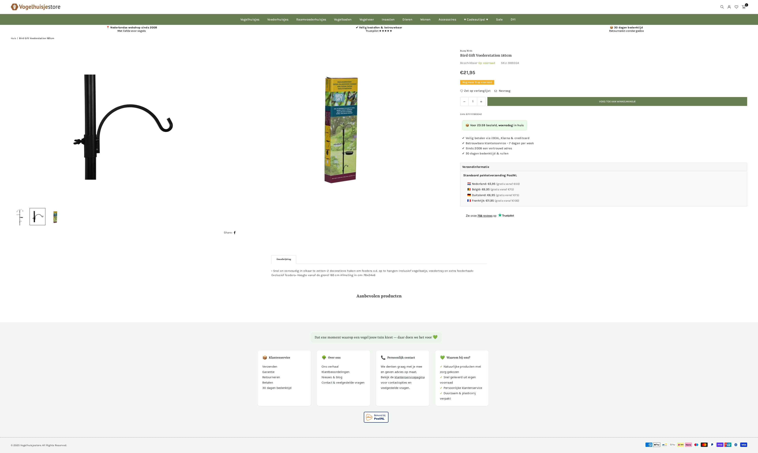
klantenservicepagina (410, 377)
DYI (513, 19)
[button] (743, 6)
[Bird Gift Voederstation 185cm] (37, 216)
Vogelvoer (366, 19)
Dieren (407, 19)
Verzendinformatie (475, 167)
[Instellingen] (729, 6)
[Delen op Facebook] (234, 232)
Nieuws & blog (332, 377)
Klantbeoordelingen (335, 372)
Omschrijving (284, 259)
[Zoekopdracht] (722, 6)
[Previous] (19, 127)
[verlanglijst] (736, 6)
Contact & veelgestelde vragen (343, 382)
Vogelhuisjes (250, 19)
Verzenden (269, 366)
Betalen (267, 382)
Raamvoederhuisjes (311, 19)
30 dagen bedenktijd (277, 388)
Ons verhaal (330, 366)
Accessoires (447, 19)
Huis (13, 38)
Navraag (504, 90)
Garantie (268, 372)
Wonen (425, 19)
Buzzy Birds (466, 51)
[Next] (442, 127)
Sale (499, 19)
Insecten (388, 19)
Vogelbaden (343, 19)
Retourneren (271, 377)
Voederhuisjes (277, 19)
